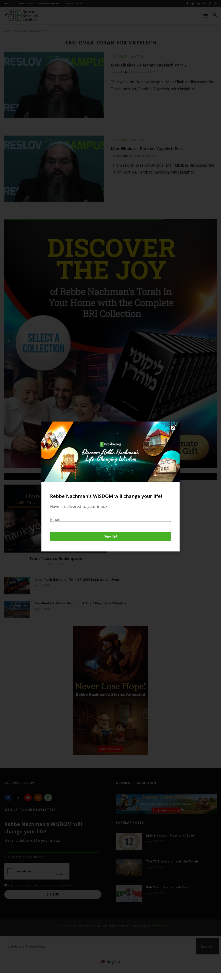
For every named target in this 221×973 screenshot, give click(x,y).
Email (55, 519)
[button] (173, 428)
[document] (110, 486)
